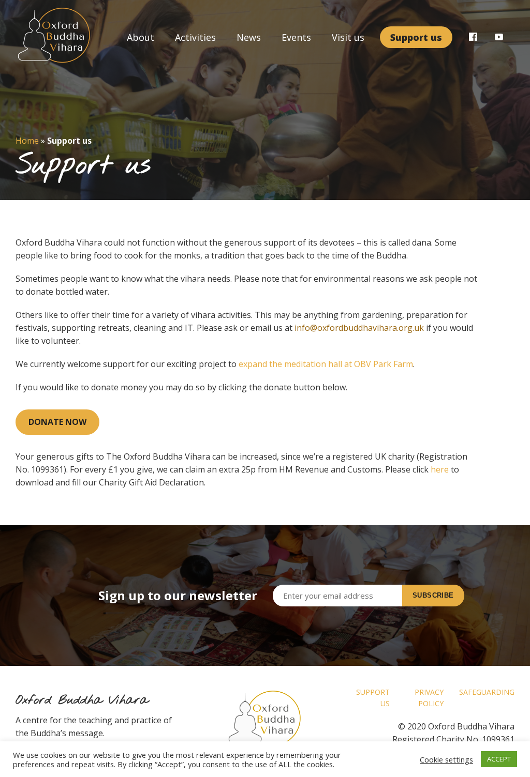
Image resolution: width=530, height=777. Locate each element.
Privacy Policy (429, 697)
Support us (416, 37)
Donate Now (57, 422)
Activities (195, 37)
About (140, 37)
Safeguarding (486, 692)
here (440, 469)
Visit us (348, 37)
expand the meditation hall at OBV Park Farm (326, 364)
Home (27, 140)
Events (296, 37)
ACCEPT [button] (499, 759)
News (249, 37)
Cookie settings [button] (446, 759)
